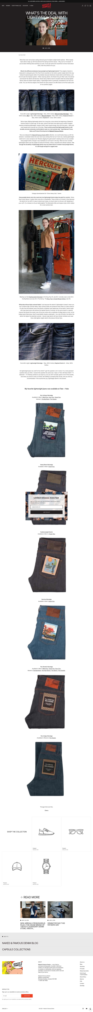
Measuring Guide (84, 971)
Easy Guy (51, 397)
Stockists (82, 966)
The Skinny (54, 670)
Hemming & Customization (83, 973)
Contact (82, 983)
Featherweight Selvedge (35, 297)
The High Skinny (46, 670)
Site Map (82, 985)
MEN (3, 5)
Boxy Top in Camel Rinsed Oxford (56, 299)
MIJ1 (28, 115)
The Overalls (61, 670)
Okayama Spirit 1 (46, 115)
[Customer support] (90, 1009)
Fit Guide (82, 968)
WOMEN (8, 5)
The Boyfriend (45, 399)
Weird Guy (45, 397)
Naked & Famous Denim (56, 131)
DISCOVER (25, 5)
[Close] (65, 493)
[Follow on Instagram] (83, 1008)
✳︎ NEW (31, 5)
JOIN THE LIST (46, 512)
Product (34, 848)
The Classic (53, 399)
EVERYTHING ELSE (16, 5)
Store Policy (83, 977)
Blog (81, 964)
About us (82, 962)
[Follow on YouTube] (86, 1008)
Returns (82, 979)
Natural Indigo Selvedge (62, 114)
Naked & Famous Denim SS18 (40, 135)
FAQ (81, 981)
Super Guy (58, 397)
